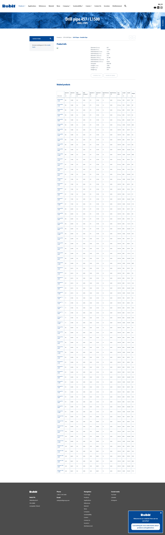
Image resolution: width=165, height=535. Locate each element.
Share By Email (110, 75)
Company (66, 6)
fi (162, 4)
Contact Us (97, 6)
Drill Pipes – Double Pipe (80, 37)
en (159, 4)
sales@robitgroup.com (63, 500)
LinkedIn (113, 497)
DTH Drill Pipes (67, 37)
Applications (32, 6)
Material (51, 6)
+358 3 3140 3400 (61, 494)
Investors (107, 6)
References (42, 6)
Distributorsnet (117, 6)
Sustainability (77, 6)
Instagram (114, 500)
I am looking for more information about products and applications (146, 527)
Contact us (96, 75)
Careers (88, 6)
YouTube (113, 494)
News (58, 6)
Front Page (87, 494)
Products (21, 6)
